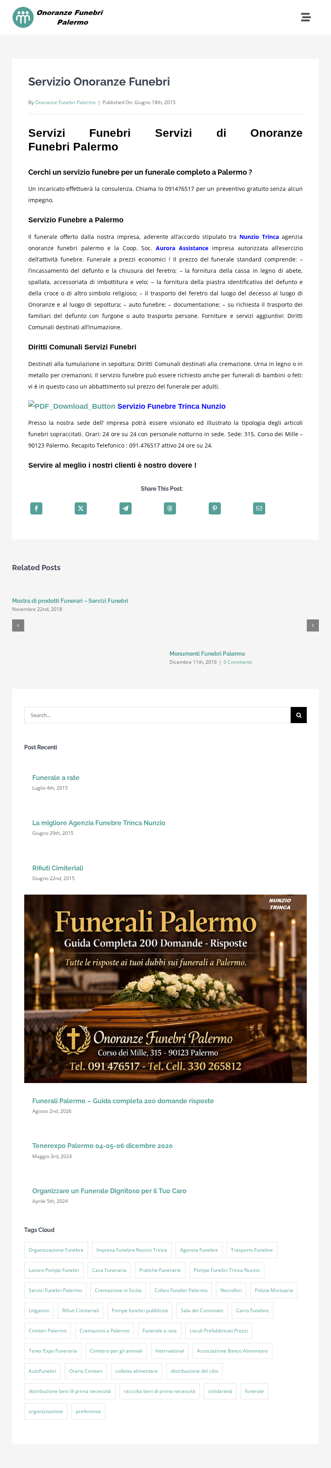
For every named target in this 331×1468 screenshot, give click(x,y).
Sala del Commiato (202, 1310)
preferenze (88, 1411)
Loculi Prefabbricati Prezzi (219, 1330)
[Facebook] (36, 508)
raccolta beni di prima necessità (159, 1391)
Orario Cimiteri (86, 1371)
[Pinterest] (215, 508)
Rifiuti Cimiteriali (57, 868)
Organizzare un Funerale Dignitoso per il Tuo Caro (109, 1191)
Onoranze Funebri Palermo (65, 102)
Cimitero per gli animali (116, 1350)
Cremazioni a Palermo (105, 1330)
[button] (18, 625)
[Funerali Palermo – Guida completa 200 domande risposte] (165, 897)
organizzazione (46, 1411)
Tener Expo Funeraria (53, 1350)
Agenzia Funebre (199, 1249)
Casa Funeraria (109, 1270)
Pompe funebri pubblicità (140, 1310)
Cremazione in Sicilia (118, 1290)
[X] (81, 508)
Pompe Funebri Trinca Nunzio (227, 1270)
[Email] (259, 508)
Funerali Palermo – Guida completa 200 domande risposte (123, 1101)
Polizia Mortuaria (274, 1290)
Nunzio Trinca (259, 236)
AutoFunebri (42, 1371)
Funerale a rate (56, 778)
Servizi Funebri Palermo (55, 1290)
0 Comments (238, 662)
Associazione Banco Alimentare (232, 1350)
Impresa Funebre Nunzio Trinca (131, 1249)
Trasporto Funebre (252, 1249)
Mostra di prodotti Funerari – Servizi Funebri (70, 601)
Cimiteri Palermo (48, 1330)
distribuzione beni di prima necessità (70, 1391)
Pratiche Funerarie (160, 1270)
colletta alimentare (136, 1371)
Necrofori (231, 1290)
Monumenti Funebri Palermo (207, 653)
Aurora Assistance (182, 248)
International (169, 1350)
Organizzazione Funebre (56, 1249)
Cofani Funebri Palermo (181, 1290)
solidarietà (220, 1391)
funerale (254, 1391)
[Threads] (170, 508)
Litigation (39, 1310)
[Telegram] (125, 508)
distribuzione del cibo (194, 1371)
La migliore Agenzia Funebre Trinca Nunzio (99, 823)
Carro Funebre (252, 1310)
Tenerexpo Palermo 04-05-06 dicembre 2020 (102, 1146)
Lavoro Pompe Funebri (54, 1270)
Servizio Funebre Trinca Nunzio (171, 406)
